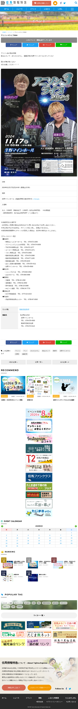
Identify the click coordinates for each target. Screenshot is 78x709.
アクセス (36, 199)
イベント (33, 9)
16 (6, 540)
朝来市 (55, 351)
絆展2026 (16, 574)
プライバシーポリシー (55, 702)
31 (17, 546)
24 (17, 543)
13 (50, 538)
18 (28, 540)
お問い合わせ (71, 702)
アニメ (25, 351)
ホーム (6, 9)
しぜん (60, 9)
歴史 (39, 603)
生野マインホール (65, 351)
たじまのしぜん (70, 698)
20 (50, 540)
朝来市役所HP (24, 309)
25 (28, 543)
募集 (40, 698)
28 (60, 543)
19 (39, 540)
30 (6, 546)
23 (6, 543)
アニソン (17, 351)
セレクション (18, 603)
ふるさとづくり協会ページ (39, 687)
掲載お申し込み (13, 687)
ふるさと (47, 9)
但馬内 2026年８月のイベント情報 (69, 562)
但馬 (13, 606)
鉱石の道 (55, 603)
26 (39, 543)
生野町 (17, 354)
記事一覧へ (39, 362)
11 (28, 538)
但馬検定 (19, 606)
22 (71, 540)
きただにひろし (34, 351)
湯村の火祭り (42, 574)
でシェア (14, 45)
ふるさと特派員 (53, 698)
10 (17, 538)
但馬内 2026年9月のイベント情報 (45, 562)
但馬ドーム (6, 606)
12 (39, 538)
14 (60, 538)
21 (60, 540)
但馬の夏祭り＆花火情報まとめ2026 (19, 562)
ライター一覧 (38, 615)
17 (17, 540)
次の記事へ (64, 362)
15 (71, 538)
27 (50, 543)
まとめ (5, 603)
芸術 (33, 603)
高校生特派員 (46, 603)
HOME (4, 32)
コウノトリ (63, 603)
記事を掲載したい (43, 3)
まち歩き (27, 603)
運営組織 (40, 702)
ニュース (19, 9)
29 (71, 543)
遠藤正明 (24, 354)
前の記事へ (14, 362)
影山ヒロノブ (46, 351)
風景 (11, 603)
